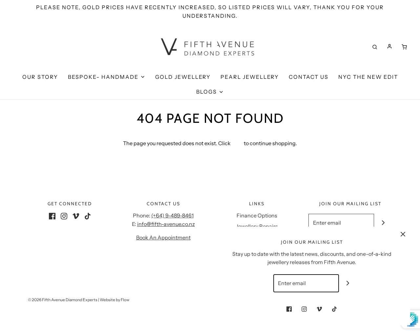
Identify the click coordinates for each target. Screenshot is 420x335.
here (237, 143)
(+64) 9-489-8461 (172, 215)
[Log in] (389, 46)
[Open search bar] (375, 46)
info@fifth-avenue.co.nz (166, 224)
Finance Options (257, 215)
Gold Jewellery (183, 77)
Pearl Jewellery (249, 77)
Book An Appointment (163, 237)
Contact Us (308, 77)
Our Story (40, 77)
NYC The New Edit (368, 77)
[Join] (383, 223)
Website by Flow (114, 299)
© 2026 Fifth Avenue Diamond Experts (62, 299)
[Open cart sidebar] (404, 46)
